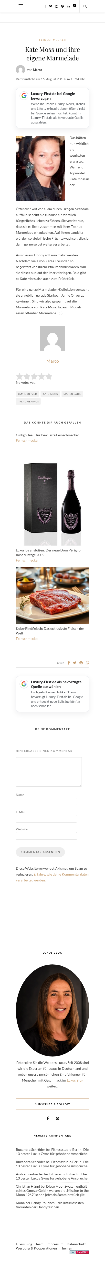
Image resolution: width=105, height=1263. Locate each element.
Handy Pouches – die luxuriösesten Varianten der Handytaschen (50, 1205)
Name (20, 795)
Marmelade (72, 393)
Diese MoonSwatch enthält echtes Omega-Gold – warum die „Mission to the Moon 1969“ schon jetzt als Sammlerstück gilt (52, 1190)
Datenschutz (76, 1244)
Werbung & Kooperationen (36, 1248)
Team (39, 1244)
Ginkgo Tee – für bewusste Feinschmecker (47, 435)
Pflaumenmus (28, 401)
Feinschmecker (52, 39)
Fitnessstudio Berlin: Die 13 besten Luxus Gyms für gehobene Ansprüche (52, 1151)
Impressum (55, 1244)
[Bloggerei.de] (79, 1253)
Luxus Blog (75, 1080)
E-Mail (20, 812)
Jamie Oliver (27, 393)
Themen (66, 1248)
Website (22, 829)
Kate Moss (50, 393)
